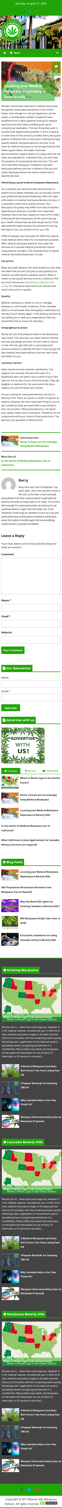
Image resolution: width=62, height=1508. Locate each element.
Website (6, 632)
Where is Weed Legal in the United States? (27, 1017)
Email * (5, 691)
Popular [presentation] (12, 771)
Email (6, 616)
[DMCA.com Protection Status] (48, 1504)
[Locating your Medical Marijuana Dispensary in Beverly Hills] (10, 818)
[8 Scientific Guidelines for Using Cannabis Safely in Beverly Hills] (10, 945)
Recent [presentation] (32, 771)
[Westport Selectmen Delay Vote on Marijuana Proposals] (10, 1127)
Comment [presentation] (52, 771)
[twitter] (30, 11)
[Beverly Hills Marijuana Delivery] (4, 53)
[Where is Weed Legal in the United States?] (10, 787)
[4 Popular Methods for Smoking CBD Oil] (10, 1093)
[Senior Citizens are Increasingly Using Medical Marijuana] (10, 803)
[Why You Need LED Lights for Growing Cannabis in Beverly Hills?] (10, 911)
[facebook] (24, 11)
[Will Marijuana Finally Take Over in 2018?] (10, 928)
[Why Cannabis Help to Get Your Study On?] (10, 1110)
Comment (7, 554)
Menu (17, 52)
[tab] (10, 771)
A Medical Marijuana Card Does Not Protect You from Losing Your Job (40, 1070)
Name (6, 600)
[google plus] (36, 11)
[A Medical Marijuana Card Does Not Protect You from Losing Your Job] (10, 1076)
